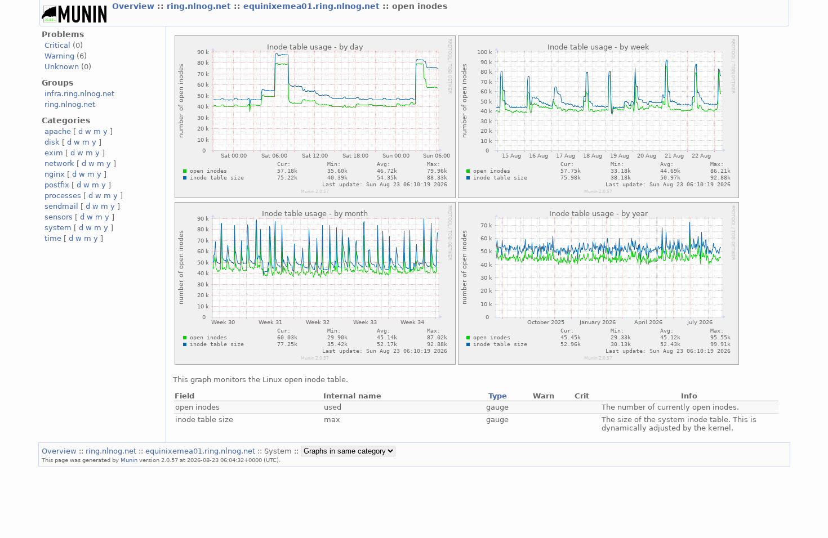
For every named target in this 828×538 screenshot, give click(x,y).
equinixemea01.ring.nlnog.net (312, 6)
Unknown (61, 66)
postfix (56, 185)
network (59, 163)
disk (52, 142)
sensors (58, 217)
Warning (59, 56)
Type (497, 396)
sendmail (61, 206)
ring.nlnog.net (200, 6)
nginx (54, 174)
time (52, 238)
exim (53, 153)
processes (62, 195)
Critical (57, 45)
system (58, 227)
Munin (129, 459)
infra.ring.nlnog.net (79, 93)
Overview (134, 6)
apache (57, 131)
